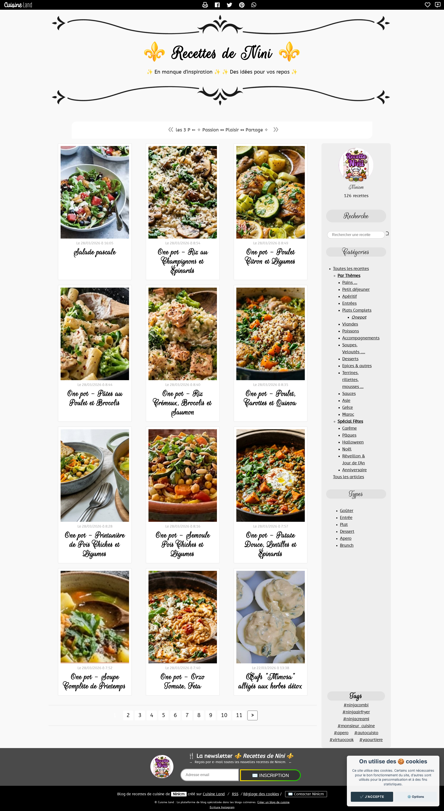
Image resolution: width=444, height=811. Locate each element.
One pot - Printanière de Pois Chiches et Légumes (95, 544)
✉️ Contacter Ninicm (306, 794)
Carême (349, 428)
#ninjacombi (356, 705)
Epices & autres (357, 366)
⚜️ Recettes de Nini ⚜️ (222, 53)
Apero (346, 539)
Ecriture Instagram (222, 807)
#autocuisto (366, 733)
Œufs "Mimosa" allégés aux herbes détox (270, 681)
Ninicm (179, 794)
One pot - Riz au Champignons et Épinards (183, 261)
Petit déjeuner (356, 290)
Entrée (346, 518)
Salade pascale (95, 252)
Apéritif (349, 297)
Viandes (350, 324)
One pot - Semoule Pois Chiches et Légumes (183, 544)
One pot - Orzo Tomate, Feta (182, 681)
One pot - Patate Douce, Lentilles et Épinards (270, 544)
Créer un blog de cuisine (273, 802)
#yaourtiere (371, 740)
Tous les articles (348, 477)
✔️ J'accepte (372, 797)
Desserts (350, 359)
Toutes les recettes (351, 269)
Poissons (350, 331)
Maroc (348, 415)
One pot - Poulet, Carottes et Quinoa (270, 398)
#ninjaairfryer (356, 712)
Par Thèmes (349, 276)
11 (239, 715)
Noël (347, 449)
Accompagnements (360, 338)
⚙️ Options (415, 797)
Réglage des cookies (261, 794)
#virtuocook (342, 740)
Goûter (346, 511)
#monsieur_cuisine (356, 726)
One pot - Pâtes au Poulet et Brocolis (95, 398)
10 (224, 715)
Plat (344, 525)
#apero (341, 733)
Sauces (349, 394)
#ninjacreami (356, 719)
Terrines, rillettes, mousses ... (353, 380)
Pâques (349, 435)
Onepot (359, 317)
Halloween (353, 442)
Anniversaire (354, 470)
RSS (235, 794)
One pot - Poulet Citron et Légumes (271, 256)
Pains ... (349, 283)
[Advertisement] (356, 619)
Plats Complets (356, 310)
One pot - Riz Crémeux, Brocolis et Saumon (183, 403)
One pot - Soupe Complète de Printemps (95, 681)
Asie (346, 401)
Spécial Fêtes (350, 421)
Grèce (347, 408)
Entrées (349, 303)
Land (214, 794)
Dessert (347, 532)
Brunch (347, 546)
